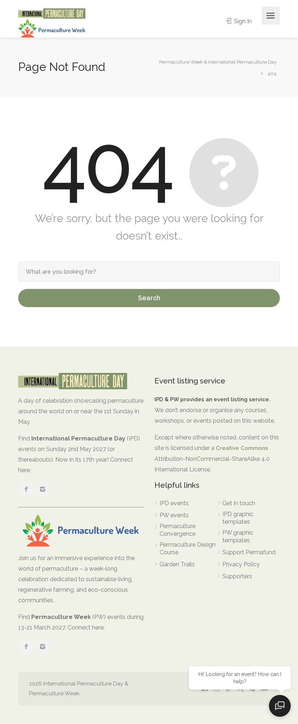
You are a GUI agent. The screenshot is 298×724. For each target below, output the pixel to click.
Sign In (242, 21)
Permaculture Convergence (178, 530)
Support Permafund (248, 552)
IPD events (174, 503)
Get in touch (238, 503)
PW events (174, 515)
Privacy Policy (241, 564)
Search (149, 298)
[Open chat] (280, 706)
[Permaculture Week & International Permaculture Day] (51, 22)
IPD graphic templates (237, 518)
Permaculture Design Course (188, 548)
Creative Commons (242, 448)
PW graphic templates (237, 536)
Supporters (237, 576)
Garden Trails (177, 564)
